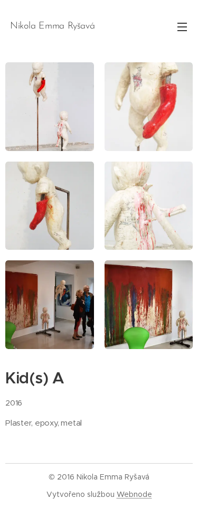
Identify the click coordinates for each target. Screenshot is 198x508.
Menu (182, 26)
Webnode (134, 494)
